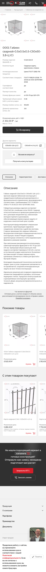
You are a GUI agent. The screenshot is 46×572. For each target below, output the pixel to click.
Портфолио (7, 516)
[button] (23, 470)
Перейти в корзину (23, 298)
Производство (8, 521)
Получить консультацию (23, 161)
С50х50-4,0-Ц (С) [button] (31, 145)
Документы (7, 527)
